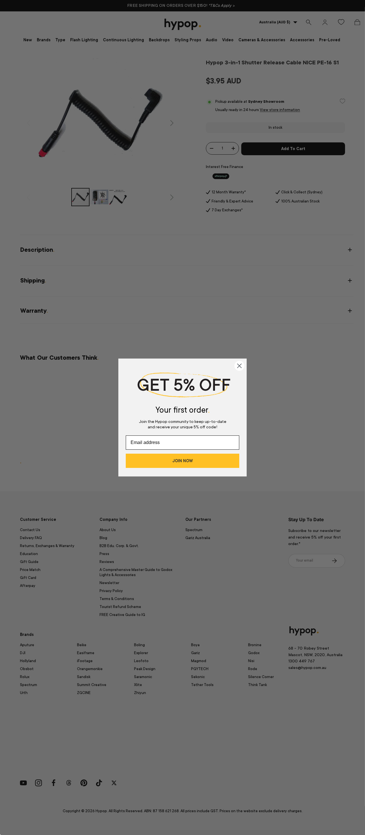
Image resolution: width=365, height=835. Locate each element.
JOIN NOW (182, 461)
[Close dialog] (239, 366)
